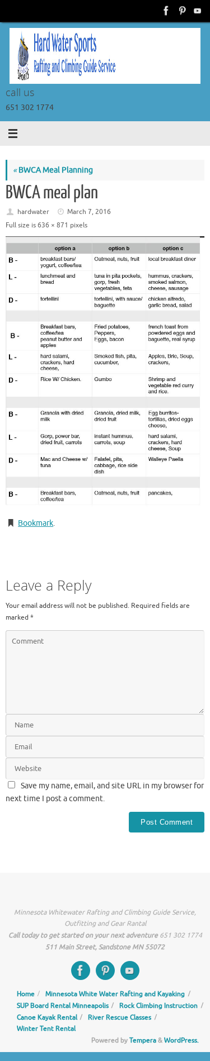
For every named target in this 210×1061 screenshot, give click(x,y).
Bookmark (35, 523)
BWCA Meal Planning (53, 170)
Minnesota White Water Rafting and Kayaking (115, 993)
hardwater (33, 211)
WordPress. (181, 1040)
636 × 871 (53, 225)
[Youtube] (196, 10)
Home (26, 993)
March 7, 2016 (89, 211)
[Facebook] (165, 10)
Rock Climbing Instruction (158, 1005)
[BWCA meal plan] (105, 372)
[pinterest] (181, 10)
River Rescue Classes (119, 1017)
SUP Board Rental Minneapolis (63, 1005)
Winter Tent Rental (46, 1028)
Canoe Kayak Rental (47, 1017)
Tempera (142, 1040)
